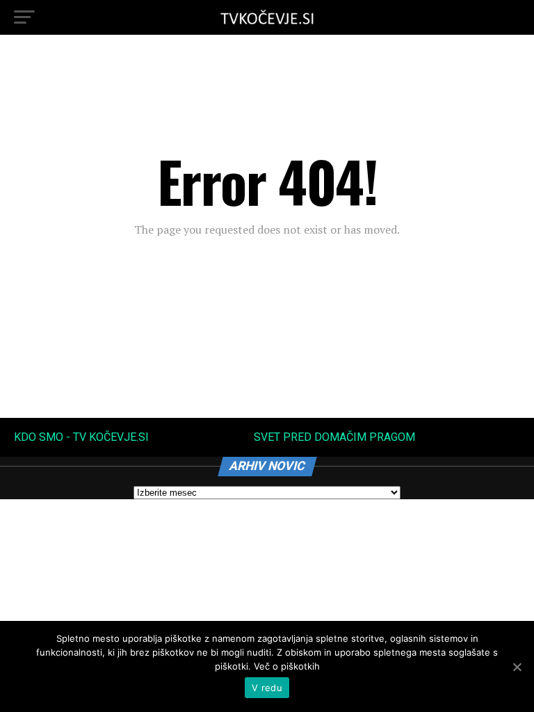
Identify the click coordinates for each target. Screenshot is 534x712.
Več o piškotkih (287, 666)
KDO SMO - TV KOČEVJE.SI (81, 437)
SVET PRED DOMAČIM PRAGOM (334, 437)
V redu (267, 687)
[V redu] (517, 667)
